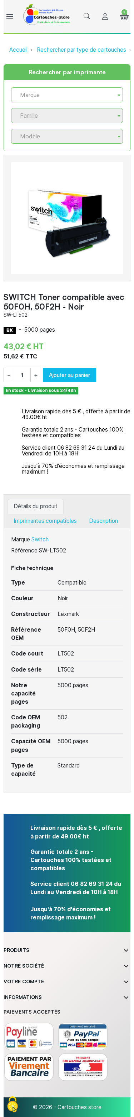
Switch (40, 539)
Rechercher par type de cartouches (81, 49)
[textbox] (64, 95)
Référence (24, 550)
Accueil (18, 49)
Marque (20, 539)
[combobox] (67, 94)
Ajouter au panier (69, 374)
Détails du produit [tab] (36, 506)
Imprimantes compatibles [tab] (45, 520)
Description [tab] (103, 520)
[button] (87, 16)
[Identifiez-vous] (105, 16)
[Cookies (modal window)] (12, 1105)
